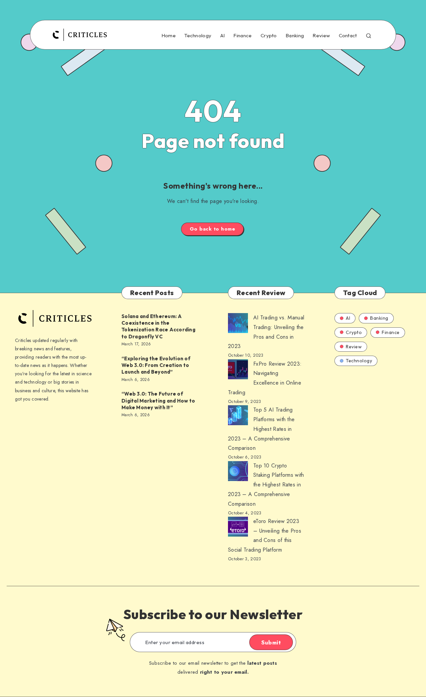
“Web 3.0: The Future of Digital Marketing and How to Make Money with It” (158, 401)
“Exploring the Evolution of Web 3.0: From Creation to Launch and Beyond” (155, 365)
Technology (197, 36)
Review (321, 36)
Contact (348, 36)
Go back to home (212, 229)
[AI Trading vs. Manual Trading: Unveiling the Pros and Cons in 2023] (238, 324)
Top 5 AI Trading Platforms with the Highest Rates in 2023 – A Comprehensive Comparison (261, 429)
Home (168, 36)
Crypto (269, 36)
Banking (295, 36)
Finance (242, 36)
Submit (271, 642)
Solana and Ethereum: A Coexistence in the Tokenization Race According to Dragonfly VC (158, 326)
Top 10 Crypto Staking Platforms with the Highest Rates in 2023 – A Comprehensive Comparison (266, 485)
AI (222, 36)
